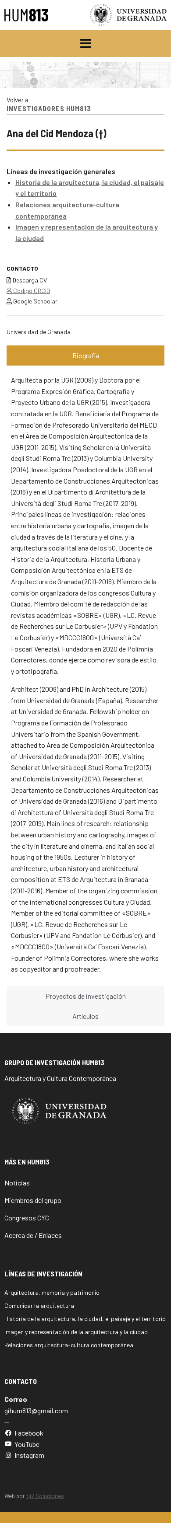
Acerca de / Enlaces (33, 1235)
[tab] (85, 355)
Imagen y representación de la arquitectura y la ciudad (76, 1331)
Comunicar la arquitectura (39, 1305)
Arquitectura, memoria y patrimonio (52, 1292)
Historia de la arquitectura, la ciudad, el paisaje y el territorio (85, 1318)
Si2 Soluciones (45, 1495)
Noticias (17, 1182)
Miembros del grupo (32, 1200)
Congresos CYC (26, 1217)
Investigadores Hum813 (49, 108)
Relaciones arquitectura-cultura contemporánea (68, 1345)
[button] (85, 44)
